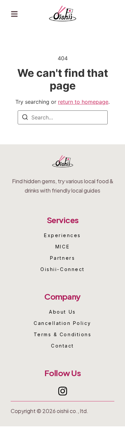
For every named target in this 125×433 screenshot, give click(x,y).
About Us (62, 312)
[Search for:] (63, 117)
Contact (62, 346)
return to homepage (83, 101)
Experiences (62, 235)
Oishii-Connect (62, 269)
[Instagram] (63, 391)
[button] (14, 14)
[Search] (25, 118)
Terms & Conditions (62, 334)
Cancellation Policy (62, 323)
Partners (62, 258)
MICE (62, 246)
